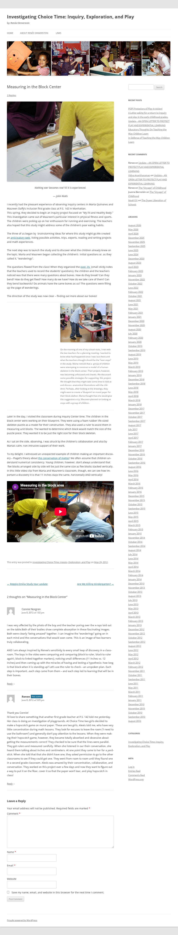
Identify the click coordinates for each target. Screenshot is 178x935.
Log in (131, 766)
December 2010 (136, 704)
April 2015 (133, 521)
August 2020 (134, 329)
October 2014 (135, 541)
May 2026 (133, 229)
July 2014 (132, 554)
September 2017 (136, 421)
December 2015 (136, 496)
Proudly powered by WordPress (22, 920)
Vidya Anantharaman (139, 175)
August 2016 (134, 466)
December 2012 (136, 629)
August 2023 (134, 262)
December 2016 (136, 450)
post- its (85, 267)
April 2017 (133, 437)
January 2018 (134, 404)
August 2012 (134, 646)
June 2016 (133, 471)
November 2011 (136, 671)
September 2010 (136, 716)
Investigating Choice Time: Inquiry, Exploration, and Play (70, 17)
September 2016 (136, 462)
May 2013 (133, 608)
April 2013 (133, 612)
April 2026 (133, 233)
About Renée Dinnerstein (34, 33)
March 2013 (134, 616)
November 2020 (136, 325)
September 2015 (136, 508)
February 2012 (135, 666)
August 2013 (134, 596)
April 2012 (133, 658)
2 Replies (11, 95)
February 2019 (135, 371)
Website (11, 879)
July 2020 (132, 333)
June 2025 (133, 250)
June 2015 (133, 512)
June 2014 (133, 558)
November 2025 (136, 242)
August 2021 (134, 300)
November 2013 (136, 587)
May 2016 (133, 475)
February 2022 (135, 292)
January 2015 (134, 533)
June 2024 (133, 254)
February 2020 (135, 337)
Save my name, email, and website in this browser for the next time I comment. (58, 892)
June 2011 (133, 683)
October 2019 (135, 346)
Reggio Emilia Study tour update (27, 584)
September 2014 (136, 546)
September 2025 (136, 246)
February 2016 (135, 487)
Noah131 (133, 200)
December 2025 (136, 237)
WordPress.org (136, 779)
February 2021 (135, 312)
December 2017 (136, 408)
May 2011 (133, 687)
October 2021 (135, 296)
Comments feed (136, 775)
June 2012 (133, 650)
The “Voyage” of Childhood (152, 187)
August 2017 (134, 425)
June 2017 (133, 433)
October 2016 (135, 458)
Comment (13, 813)
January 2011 (134, 700)
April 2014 (133, 566)
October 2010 (135, 712)
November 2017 (136, 412)
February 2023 (135, 271)
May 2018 (133, 391)
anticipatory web (20, 237)
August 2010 (134, 721)
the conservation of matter (53, 458)
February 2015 (135, 529)
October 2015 (135, 504)
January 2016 (134, 491)
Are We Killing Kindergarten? (95, 584)
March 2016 (134, 483)
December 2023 (136, 258)
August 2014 (134, 550)
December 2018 (136, 379)
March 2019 (134, 366)
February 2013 (135, 621)
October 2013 (135, 591)
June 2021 (133, 304)
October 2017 (135, 416)
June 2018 (133, 387)
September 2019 (136, 350)
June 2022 (133, 287)
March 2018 (134, 400)
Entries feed (134, 771)
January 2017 (134, 446)
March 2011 (134, 691)
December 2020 (136, 321)
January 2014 (134, 579)
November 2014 (136, 537)
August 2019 (134, 354)
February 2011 (135, 696)
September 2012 (136, 641)
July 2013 (132, 600)
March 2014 (134, 571)
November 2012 (136, 633)
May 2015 (133, 516)
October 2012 (135, 637)
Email (11, 865)
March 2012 (134, 662)
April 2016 (133, 479)
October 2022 (135, 283)
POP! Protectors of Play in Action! (145, 108)
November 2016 (136, 454)
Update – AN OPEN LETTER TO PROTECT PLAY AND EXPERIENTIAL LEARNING (149, 167)
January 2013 (134, 625)
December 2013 (136, 583)
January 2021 (134, 316)
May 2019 (133, 362)
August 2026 (134, 225)
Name (11, 852)
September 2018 (136, 383)
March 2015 (134, 525)
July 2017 (132, 429)
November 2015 (136, 500)
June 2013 (133, 604)
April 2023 (133, 267)
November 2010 (136, 708)
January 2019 (134, 375)
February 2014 (135, 575)
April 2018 (133, 396)
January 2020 (134, 341)
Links (58, 33)
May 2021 (133, 308)
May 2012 (133, 654)
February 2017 (135, 441)
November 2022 (136, 279)
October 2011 (135, 675)
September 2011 (136, 679)
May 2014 (133, 562)
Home (10, 33)
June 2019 (133, 358)
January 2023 (134, 275)
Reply (10, 683)
